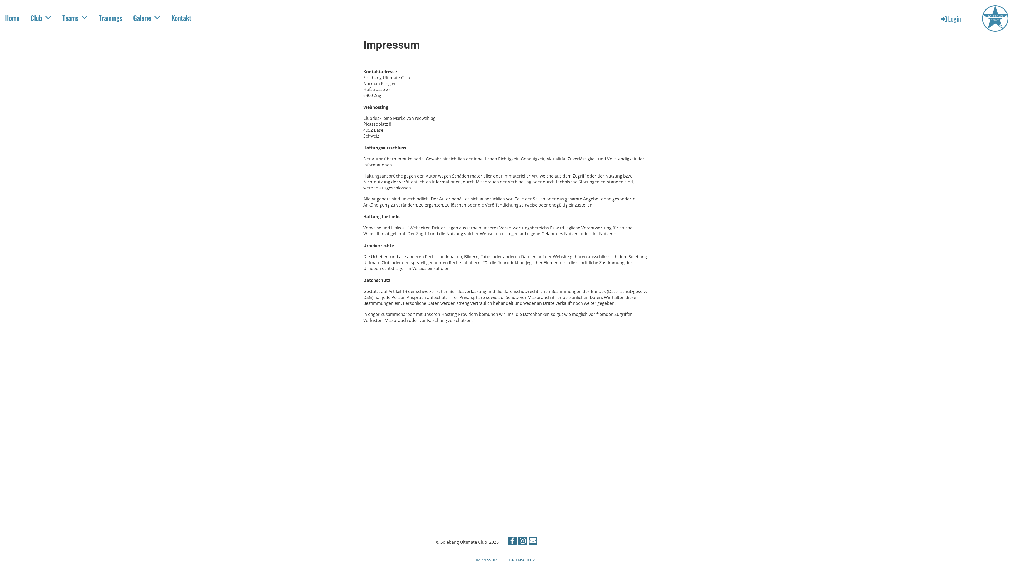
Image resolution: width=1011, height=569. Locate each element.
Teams (70, 18)
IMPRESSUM (486, 559)
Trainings (110, 18)
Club (36, 18)
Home (12, 18)
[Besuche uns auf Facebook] (512, 541)
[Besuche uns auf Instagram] (522, 541)
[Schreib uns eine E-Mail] (533, 541)
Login (954, 18)
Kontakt (181, 18)
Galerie (142, 18)
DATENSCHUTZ (522, 559)
